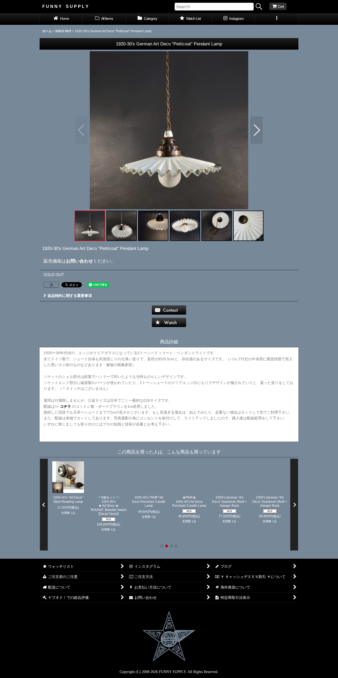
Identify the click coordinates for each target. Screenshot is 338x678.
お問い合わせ (79, 261)
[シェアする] (51, 285)
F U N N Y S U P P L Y (65, 6)
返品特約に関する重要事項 (70, 295)
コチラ (65, 406)
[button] (276, 19)
